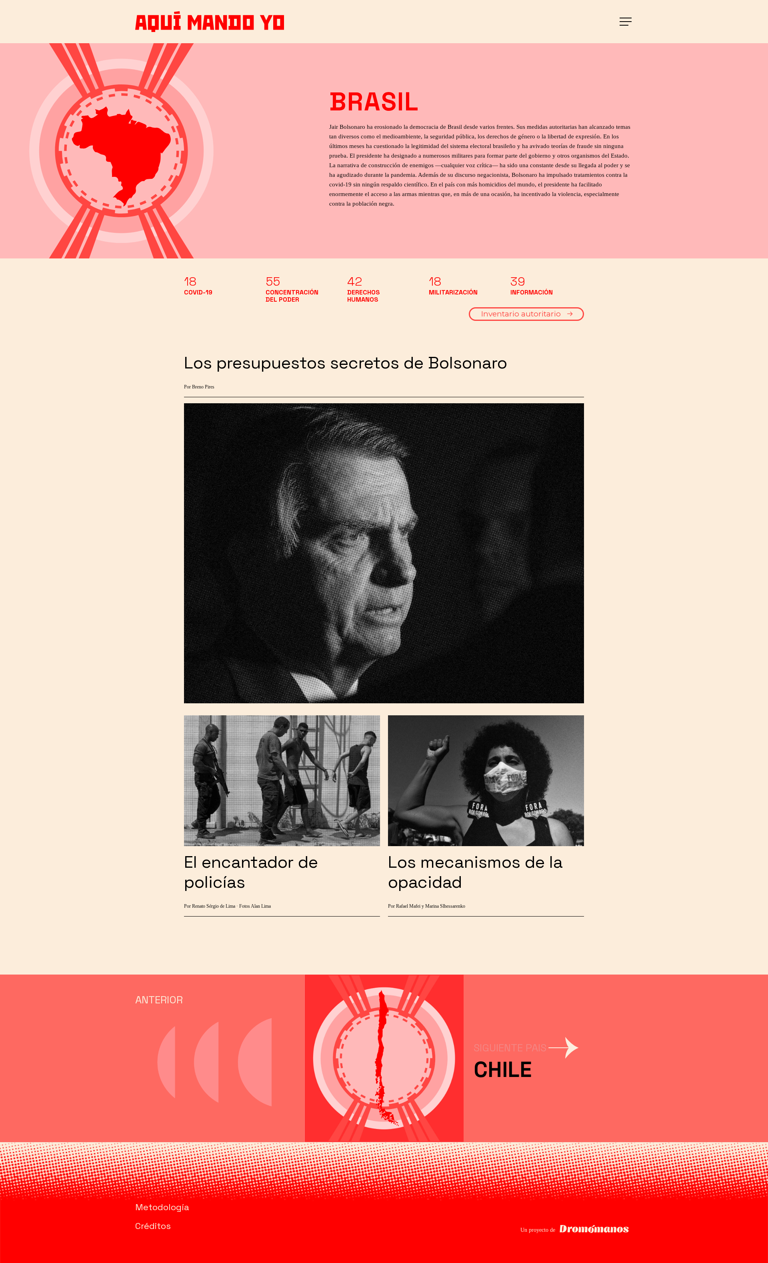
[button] (626, 22)
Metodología (162, 1207)
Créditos (153, 1225)
